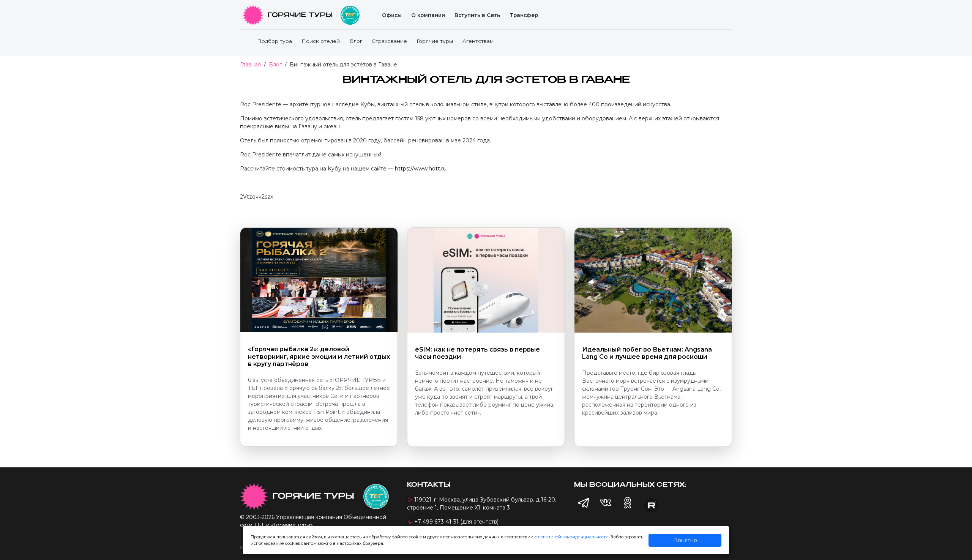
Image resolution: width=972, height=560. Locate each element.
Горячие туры (435, 41)
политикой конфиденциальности (573, 536)
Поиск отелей (320, 41)
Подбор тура (274, 41)
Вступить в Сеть (477, 15)
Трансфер (524, 15)
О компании (428, 15)
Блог (355, 41)
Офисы (392, 15)
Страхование (389, 41)
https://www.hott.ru (421, 168)
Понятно (685, 540)
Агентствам (478, 41)
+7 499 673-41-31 (436, 521)
